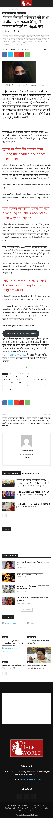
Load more (26, 610)
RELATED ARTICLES (11, 473)
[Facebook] (16, 461)
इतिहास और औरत (18, 808)
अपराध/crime (31, 637)
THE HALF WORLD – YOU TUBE (20, 333)
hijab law (29, 374)
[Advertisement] (26, 125)
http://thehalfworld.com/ (26, 454)
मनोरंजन (5, 637)
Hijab (21, 374)
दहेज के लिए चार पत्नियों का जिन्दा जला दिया (30, 574)
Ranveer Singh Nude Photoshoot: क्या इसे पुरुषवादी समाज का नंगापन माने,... (12, 643)
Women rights (8, 389)
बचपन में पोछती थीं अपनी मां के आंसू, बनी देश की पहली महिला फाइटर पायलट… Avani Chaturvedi (39, 420)
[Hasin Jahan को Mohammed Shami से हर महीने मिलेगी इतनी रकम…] (8, 506)
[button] (49, 3)
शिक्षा (40, 808)
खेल (4, 510)
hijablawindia (39, 374)
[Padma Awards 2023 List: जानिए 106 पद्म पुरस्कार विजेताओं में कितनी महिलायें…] (8, 495)
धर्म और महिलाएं (7, 808)
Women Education (25, 383)
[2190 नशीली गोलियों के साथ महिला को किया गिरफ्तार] (39, 630)
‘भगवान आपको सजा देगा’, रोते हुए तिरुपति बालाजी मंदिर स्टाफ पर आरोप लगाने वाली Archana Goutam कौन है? (14, 422)
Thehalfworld (10, 49)
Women (14, 383)
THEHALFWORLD (16, 354)
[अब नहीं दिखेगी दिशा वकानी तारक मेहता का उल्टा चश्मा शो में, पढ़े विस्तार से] (8, 565)
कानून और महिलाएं (14, 9)
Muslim (40, 377)
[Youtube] (37, 461)
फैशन (20, 811)
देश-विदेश (34, 808)
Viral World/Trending (9, 13)
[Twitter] (32, 461)
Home (4, 9)
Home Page (12, 805)
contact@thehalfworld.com (31, 779)
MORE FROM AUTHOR (30, 473)
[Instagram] (21, 461)
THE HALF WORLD (40, 380)
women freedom (27, 386)
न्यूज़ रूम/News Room (24, 805)
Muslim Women (9, 380)
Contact (31, 811)
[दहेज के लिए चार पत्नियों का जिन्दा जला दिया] (8, 577)
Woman (6, 383)
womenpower (20, 389)
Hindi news (7, 377)
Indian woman (30, 377)
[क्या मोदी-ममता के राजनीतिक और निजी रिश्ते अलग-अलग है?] (14, 655)
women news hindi (42, 386)
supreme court (26, 380)
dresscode (13, 374)
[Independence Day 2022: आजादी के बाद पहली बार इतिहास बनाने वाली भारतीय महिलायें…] (8, 589)
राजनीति (5, 662)
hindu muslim (18, 377)
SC (17, 380)
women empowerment (11, 386)
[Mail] (27, 461)
